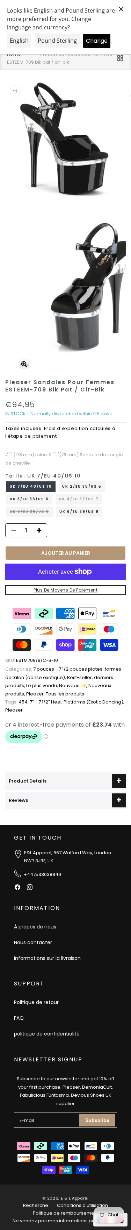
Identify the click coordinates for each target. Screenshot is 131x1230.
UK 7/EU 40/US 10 (31, 486)
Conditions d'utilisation (82, 1205)
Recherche (35, 1205)
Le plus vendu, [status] (42, 685)
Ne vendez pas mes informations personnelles (66, 1220)
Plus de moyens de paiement (65, 590)
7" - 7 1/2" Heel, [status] (47, 702)
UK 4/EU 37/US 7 (80, 500)
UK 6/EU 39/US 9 (79, 511)
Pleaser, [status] (36, 694)
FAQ (19, 1018)
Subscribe (97, 1120)
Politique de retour (36, 1002)
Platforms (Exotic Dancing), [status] (94, 702)
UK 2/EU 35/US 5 (82, 486)
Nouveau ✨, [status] (73, 685)
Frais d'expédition (66, 428)
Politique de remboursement (66, 1213)
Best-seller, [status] (80, 677)
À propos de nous (35, 926)
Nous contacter (33, 942)
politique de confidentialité (47, 1033)
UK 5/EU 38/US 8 (31, 513)
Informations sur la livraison (47, 958)
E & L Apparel (75, 1198)
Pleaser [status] (14, 710)
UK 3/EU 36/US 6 (29, 499)
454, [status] (17, 702)
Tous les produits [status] (65, 694)
